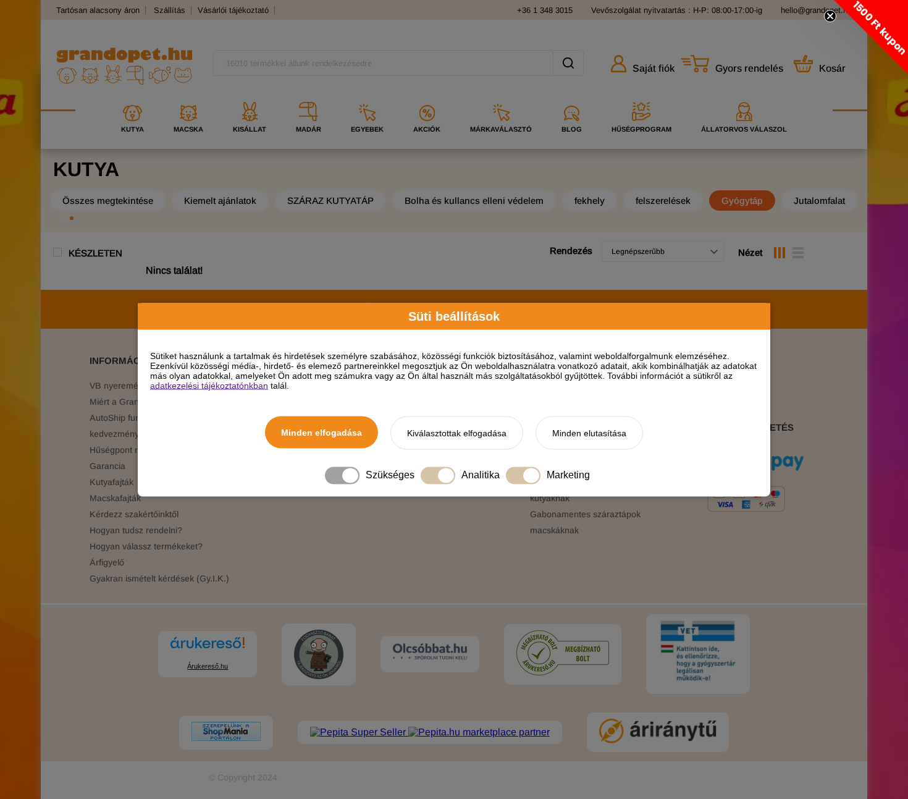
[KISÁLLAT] (249, 97)
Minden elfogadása (321, 432)
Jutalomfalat (819, 200)
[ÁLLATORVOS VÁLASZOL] (744, 97)
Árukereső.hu (207, 666)
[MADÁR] (308, 97)
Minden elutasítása (589, 433)
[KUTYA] (132, 97)
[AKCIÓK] (426, 97)
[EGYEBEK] (367, 97)
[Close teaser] (830, 16)
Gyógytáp (742, 200)
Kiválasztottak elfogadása (457, 433)
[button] (871, 37)
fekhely (589, 200)
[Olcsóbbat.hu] (430, 652)
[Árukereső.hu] (207, 648)
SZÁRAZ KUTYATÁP (330, 200)
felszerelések (663, 200)
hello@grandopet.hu (816, 10)
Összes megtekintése (107, 200)
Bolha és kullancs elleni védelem (474, 200)
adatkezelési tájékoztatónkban (209, 385)
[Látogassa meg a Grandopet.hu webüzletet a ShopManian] (226, 732)
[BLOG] (572, 97)
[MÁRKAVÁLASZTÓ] (501, 97)
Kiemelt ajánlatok (220, 200)
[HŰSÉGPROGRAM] (641, 97)
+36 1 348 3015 (545, 10)
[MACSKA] (188, 97)
